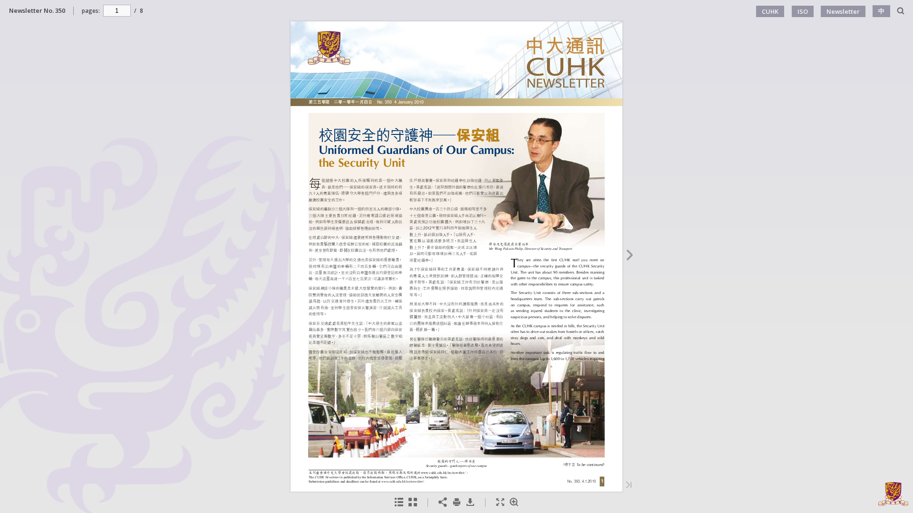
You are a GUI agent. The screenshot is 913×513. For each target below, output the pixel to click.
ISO (802, 11)
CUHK (770, 11)
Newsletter (843, 11)
